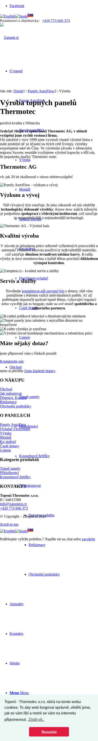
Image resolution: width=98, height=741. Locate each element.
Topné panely (10, 468)
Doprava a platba (13, 398)
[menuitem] (63, 545)
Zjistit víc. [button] (36, 720)
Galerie (5, 450)
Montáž (5, 437)
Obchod (6, 389)
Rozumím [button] (49, 732)
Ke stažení (8, 442)
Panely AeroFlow (13, 425)
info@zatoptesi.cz (13, 504)
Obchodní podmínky (15, 406)
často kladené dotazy (39, 371)
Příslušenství (9, 473)
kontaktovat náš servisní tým (43, 291)
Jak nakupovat (11, 393)
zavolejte (88, 539)
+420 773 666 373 (56, 21)
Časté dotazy (9, 446)
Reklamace (8, 402)
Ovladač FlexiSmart (15, 429)
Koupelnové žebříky (15, 477)
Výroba (5, 433)
